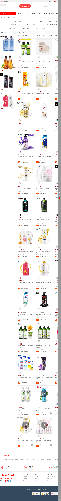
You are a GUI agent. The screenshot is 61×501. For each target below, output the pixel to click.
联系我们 (34, 489)
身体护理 (13, 17)
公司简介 (5, 459)
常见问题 (25, 480)
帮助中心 (50, 489)
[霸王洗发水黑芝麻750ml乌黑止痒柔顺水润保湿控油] (44, 299)
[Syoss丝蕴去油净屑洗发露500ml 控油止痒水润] (44, 205)
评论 (36, 32)
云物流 (27, 459)
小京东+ (21, 459)
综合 (19, 32)
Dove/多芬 (42, 21)
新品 (30, 32)
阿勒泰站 (19, 13)
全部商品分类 (6, 13)
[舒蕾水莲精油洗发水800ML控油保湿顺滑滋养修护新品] (44, 268)
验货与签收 (49, 480)
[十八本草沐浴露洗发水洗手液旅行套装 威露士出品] (25, 47)
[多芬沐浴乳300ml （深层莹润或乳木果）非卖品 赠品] (44, 110)
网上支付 (37, 476)
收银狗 (42, 459)
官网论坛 (39, 489)
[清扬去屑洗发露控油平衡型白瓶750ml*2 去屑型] (25, 394)
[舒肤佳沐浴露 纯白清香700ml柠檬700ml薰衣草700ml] (25, 362)
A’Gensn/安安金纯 (12, 21)
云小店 (32, 459)
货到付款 (37, 478)
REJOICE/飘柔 (50, 24)
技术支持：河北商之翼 (45, 498)
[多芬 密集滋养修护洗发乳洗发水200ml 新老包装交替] (44, 78)
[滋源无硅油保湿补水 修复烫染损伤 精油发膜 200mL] (44, 362)
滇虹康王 (50, 21)
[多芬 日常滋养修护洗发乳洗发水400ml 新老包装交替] (44, 173)
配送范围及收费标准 (51, 476)
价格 (42, 32)
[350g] (20, 152)
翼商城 (16, 459)
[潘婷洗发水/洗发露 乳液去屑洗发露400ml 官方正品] (44, 236)
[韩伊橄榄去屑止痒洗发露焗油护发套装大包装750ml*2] (25, 331)
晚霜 (43, 9)
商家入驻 (56, 489)
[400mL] (20, 183)
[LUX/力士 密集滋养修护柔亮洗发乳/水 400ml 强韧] (25, 173)
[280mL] (57, 215)
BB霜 (51, 9)
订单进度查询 (49, 478)
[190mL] (39, 152)
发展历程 (11, 459)
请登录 (2, 1)
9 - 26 (10, 28)
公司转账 (37, 480)
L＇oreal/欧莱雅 (12, 24)
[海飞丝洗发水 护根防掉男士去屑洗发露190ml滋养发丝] (44, 142)
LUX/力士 (20, 24)
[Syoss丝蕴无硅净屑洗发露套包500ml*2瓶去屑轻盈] (8, 43)
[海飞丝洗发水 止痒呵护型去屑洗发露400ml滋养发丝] (25, 299)
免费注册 (6, 1)
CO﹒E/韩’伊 (34, 21)
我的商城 (56, 1)
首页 (1, 17)
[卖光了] (51, 413)
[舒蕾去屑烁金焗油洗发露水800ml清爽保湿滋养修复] (25, 268)
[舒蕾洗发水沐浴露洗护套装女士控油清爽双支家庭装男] (8, 100)
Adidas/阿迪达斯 (20, 21)
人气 (47, 32)
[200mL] (57, 57)
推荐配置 (26, 13)
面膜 (40, 9)
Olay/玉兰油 (35, 24)
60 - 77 (24, 28)
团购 (38, 13)
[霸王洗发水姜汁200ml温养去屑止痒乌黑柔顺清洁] (25, 78)
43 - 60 (19, 28)
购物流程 (25, 476)
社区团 (56, 459)
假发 (58, 9)
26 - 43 (14, 28)
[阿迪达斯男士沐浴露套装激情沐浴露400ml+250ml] (8, 81)
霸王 (27, 21)
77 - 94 (28, 28)
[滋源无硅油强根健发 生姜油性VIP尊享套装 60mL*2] (8, 62)
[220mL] (57, 120)
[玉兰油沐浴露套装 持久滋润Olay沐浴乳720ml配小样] (25, 236)
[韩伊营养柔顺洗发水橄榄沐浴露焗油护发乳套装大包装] (44, 331)
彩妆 (36, 9)
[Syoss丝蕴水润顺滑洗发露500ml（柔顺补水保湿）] (25, 205)
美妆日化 (44, 13)
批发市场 (51, 13)
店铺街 (33, 13)
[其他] (57, 373)
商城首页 (49, 1)
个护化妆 (6, 17)
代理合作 (45, 489)
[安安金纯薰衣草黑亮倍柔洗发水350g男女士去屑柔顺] (25, 142)
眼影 (54, 9)
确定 (44, 28)
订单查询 (25, 478)
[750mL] (39, 309)
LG (27, 24)
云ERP (37, 459)
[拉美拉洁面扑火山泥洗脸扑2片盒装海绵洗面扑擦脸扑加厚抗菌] (44, 47)
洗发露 (47, 9)
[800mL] (20, 278)
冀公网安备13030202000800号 (51, 491)
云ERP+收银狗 (49, 459)
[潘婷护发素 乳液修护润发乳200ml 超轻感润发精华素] (25, 110)
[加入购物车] (32, 66)
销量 (24, 32)
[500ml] (20, 215)
